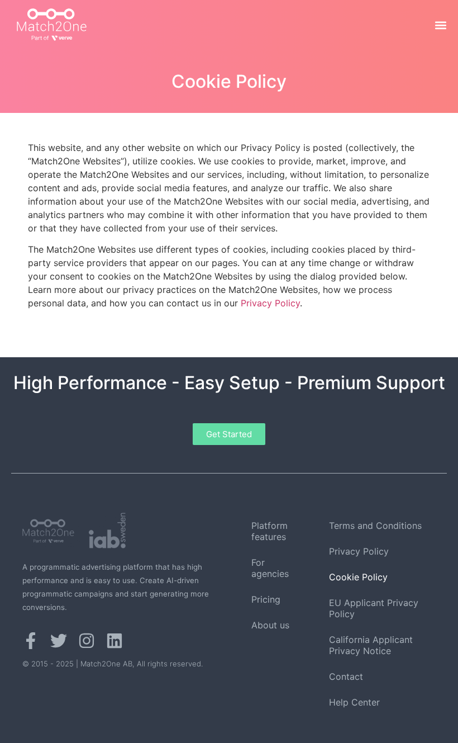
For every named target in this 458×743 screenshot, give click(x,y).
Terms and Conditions (375, 525)
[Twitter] (58, 640)
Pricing (265, 599)
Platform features (269, 531)
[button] (440, 25)
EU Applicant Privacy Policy (373, 608)
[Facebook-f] (30, 640)
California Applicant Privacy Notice (371, 645)
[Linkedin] (114, 640)
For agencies (270, 568)
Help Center (354, 702)
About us (270, 625)
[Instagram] (86, 640)
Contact (346, 676)
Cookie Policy (358, 577)
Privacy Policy (270, 303)
